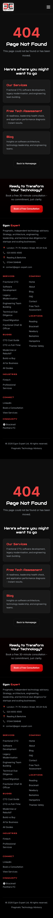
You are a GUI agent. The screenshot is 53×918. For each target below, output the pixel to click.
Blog (31, 291)
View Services (10, 412)
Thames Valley (36, 346)
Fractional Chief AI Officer (12, 327)
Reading (33, 321)
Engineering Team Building (12, 305)
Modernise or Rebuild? (9, 352)
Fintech (6, 379)
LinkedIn (7, 403)
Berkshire (34, 336)
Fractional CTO (10, 282)
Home (32, 282)
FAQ (31, 296)
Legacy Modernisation (10, 297)
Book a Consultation (13, 407)
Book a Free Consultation (26, 208)
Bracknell (34, 326)
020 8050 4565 (14, 252)
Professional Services (9, 386)
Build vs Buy (9, 358)
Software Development (9, 288)
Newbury (33, 331)
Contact (33, 301)
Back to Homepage (26, 163)
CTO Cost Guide (11, 340)
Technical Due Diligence (10, 313)
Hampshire (34, 341)
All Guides (8, 368)
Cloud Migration (11, 320)
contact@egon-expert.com (19, 267)
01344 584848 (14, 262)
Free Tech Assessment (35, 308)
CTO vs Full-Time (11, 345)
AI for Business (10, 363)
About (32, 286)
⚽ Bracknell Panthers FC (9, 426)
